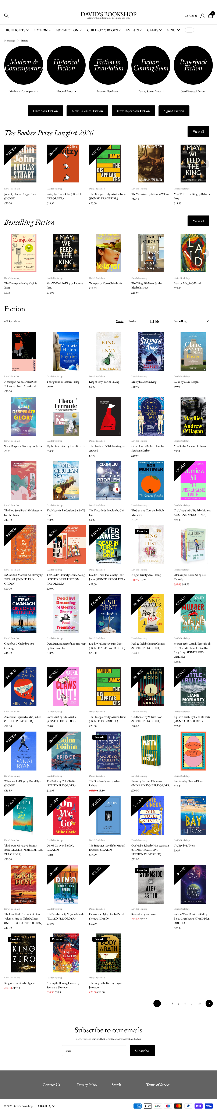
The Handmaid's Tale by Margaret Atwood (107, 448)
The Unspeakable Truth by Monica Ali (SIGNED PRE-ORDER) (192, 512)
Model (119, 321)
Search (116, 1084)
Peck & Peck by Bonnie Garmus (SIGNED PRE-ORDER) (148, 646)
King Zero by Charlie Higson (19, 983)
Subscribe (142, 1050)
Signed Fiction (174, 111)
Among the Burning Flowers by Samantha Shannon (63, 985)
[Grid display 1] (152, 321)
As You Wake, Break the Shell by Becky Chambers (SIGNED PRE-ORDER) (192, 918)
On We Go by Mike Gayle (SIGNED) (60, 848)
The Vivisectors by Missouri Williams (150, 194)
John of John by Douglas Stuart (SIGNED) (20, 196)
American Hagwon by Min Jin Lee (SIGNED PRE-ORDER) (22, 719)
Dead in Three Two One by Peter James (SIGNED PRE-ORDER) (107, 577)
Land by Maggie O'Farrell (187, 283)
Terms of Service (158, 1084)
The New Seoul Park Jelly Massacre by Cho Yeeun (22, 512)
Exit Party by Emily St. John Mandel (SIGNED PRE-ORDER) (65, 916)
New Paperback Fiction (133, 111)
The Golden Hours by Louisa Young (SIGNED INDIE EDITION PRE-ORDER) (66, 579)
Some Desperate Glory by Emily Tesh (23, 446)
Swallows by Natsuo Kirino (188, 781)
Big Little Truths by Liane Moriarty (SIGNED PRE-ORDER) (192, 719)
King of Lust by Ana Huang (146, 575)
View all (198, 131)
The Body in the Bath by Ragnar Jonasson (105, 985)
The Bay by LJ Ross (184, 845)
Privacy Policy (87, 1084)
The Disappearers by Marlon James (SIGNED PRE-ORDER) (107, 196)
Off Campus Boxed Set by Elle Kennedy (189, 577)
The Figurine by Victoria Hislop (63, 382)
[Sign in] (202, 16)
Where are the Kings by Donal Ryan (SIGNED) (23, 783)
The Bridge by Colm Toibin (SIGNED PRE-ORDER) (61, 783)
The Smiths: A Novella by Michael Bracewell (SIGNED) (107, 848)
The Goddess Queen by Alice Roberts (104, 783)
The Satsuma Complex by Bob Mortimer (147, 512)
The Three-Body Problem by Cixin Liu (107, 512)
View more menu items (189, 30)
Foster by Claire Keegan (186, 382)
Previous (157, 1003)
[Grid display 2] (157, 321)
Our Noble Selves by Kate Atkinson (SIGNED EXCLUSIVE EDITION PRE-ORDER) (150, 850)
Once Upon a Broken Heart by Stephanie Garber (147, 448)
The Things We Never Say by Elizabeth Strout (146, 285)
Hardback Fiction (45, 111)
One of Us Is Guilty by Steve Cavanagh (18, 646)
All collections (16, 32)
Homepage (9, 40)
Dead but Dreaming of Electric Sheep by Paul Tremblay (66, 646)
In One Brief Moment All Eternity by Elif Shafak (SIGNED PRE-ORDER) (23, 579)
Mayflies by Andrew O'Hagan (190, 446)
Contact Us (51, 1084)
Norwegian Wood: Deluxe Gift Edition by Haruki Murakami (20, 384)
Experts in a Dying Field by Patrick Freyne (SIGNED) (107, 916)
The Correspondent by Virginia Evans (20, 285)
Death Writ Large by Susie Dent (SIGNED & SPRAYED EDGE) (107, 646)
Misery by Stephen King (143, 382)
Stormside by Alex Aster (144, 914)
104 (199, 1003)
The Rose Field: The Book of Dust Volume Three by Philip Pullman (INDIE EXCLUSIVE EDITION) (23, 918)
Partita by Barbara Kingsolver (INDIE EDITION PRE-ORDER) (150, 783)
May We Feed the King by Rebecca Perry (192, 196)
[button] (205, 164)
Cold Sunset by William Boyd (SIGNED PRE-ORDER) (146, 719)
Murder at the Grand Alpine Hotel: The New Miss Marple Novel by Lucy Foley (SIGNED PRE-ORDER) (192, 650)
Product (132, 321)
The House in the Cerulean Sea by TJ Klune (66, 512)
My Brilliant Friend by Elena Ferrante (66, 446)
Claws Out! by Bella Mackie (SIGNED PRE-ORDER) (61, 719)
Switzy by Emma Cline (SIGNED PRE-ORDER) (64, 196)
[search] (6, 16)
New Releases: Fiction (87, 111)
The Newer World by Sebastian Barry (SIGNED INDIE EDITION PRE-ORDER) (23, 850)
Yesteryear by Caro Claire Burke (105, 283)
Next (209, 1003)
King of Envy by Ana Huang (104, 382)
